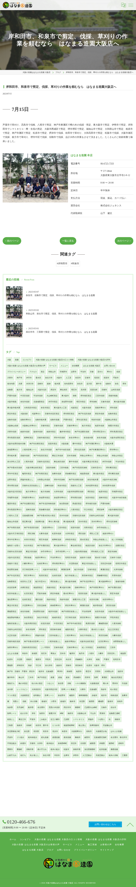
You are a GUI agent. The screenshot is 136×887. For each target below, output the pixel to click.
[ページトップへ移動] (130, 824)
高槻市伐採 (25, 456)
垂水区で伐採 (100, 557)
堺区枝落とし (55, 581)
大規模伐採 (94, 683)
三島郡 (10, 725)
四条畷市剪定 (70, 474)
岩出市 (113, 707)
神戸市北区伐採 (84, 414)
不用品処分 (11, 743)
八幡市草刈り (27, 563)
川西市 (10, 378)
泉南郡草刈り (12, 450)
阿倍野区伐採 (39, 611)
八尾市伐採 (28, 462)
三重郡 (124, 755)
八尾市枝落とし (54, 641)
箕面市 (106, 378)
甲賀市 (32, 719)
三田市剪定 (62, 528)
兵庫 (20, 384)
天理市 (98, 671)
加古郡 (60, 683)
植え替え (82, 725)
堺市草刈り (114, 450)
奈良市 (80, 384)
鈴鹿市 (23, 743)
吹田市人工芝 (25, 581)
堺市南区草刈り (60, 510)
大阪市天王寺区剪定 (15, 533)
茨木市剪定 (82, 522)
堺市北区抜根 (111, 522)
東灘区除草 (65, 569)
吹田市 (78, 378)
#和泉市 (75, 263)
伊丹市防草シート (63, 551)
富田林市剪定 (87, 575)
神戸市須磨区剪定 (27, 504)
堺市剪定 (42, 629)
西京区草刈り (85, 617)
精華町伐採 (56, 539)
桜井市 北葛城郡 (46, 671)
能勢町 (111, 743)
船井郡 (31, 707)
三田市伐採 (99, 396)
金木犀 (10, 689)
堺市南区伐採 (91, 504)
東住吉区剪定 (76, 545)
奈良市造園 (101, 438)
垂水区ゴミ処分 (97, 629)
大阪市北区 (42, 390)
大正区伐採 (11, 635)
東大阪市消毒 (65, 587)
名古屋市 (41, 707)
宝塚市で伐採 (115, 557)
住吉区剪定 (26, 599)
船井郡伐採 (97, 605)
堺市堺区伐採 (12, 486)
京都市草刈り (72, 426)
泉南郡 (34, 653)
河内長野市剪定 (92, 486)
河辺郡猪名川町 (13, 731)
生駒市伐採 (11, 420)
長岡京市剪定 (120, 563)
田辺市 (73, 743)
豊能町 (19, 749)
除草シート (11, 713)
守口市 (38, 665)
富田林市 (79, 665)
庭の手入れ (42, 749)
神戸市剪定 (42, 677)
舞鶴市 (77, 737)
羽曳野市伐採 (12, 498)
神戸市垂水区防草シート (34, 641)
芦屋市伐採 (11, 396)
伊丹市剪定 (53, 402)
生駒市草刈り (25, 420)
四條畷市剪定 (102, 575)
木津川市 (30, 384)
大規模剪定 (25, 695)
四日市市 (67, 707)
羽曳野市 (63, 372)
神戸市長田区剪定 (41, 456)
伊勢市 (76, 755)
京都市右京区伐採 (14, 551)
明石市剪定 (81, 402)
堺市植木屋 (11, 456)
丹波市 (10, 737)
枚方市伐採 (78, 569)
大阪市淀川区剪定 (14, 492)
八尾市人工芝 (12, 516)
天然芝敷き (100, 755)
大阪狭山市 (81, 713)
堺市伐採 (113, 408)
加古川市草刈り (105, 545)
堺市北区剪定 (81, 420)
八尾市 (91, 653)
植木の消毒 (113, 755)
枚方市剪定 (86, 426)
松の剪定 (114, 689)
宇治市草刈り (55, 557)
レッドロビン (22, 689)
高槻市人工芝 (76, 486)
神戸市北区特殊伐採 (47, 504)
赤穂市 (94, 695)
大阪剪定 (74, 408)
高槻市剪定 (51, 587)
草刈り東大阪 (53, 522)
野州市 (115, 683)
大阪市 (59, 378)
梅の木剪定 (23, 683)
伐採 (118, 372)
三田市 (112, 647)
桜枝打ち (11, 683)
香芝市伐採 (114, 593)
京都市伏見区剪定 (52, 414)
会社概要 (75, 366)
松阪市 (66, 749)
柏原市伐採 (99, 426)
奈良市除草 (30, 629)
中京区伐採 (25, 396)
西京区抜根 (103, 635)
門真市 (116, 378)
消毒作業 (30, 749)
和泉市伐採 (96, 420)
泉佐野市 (61, 695)
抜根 (74, 396)
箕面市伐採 (75, 528)
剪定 (42, 372)
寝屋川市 (52, 713)
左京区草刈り (103, 641)
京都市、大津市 (36, 743)
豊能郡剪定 (11, 611)
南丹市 (81, 653)
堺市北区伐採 (79, 450)
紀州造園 (103, 749)
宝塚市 (87, 378)
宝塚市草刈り (72, 647)
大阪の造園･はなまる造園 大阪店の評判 (94, 360)
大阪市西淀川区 (51, 689)
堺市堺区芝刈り (99, 432)
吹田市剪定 (90, 498)
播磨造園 (114, 749)
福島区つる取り (13, 545)
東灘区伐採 (84, 605)
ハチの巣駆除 (80, 683)
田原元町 (94, 390)
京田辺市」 (111, 653)
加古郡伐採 (63, 504)
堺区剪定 (91, 492)
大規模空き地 (101, 731)
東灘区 (104, 677)
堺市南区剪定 (85, 396)
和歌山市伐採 (102, 456)
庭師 (49, 384)
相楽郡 (123, 653)
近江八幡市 (55, 719)
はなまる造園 (12, 653)
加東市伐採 (56, 474)
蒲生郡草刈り (12, 599)
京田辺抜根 (41, 605)
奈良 (117, 384)
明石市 (74, 390)
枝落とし (11, 719)
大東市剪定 (82, 629)
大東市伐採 (43, 533)
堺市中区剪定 (12, 474)
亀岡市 (72, 653)
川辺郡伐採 (73, 563)
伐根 (24, 701)
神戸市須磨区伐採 (82, 432)
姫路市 (59, 665)
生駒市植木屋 (40, 420)
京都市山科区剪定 (14, 629)
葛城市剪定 (56, 617)
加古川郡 (46, 755)
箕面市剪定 (52, 444)
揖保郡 (69, 671)
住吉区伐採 (56, 575)
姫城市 (63, 701)
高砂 (30, 665)
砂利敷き (37, 695)
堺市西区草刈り (58, 563)
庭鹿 (52, 677)
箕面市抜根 (50, 468)
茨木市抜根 (71, 456)
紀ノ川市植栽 (117, 539)
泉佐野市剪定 (44, 498)
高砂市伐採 (64, 599)
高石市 (44, 653)
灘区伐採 (39, 599)
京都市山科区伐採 (96, 516)
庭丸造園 (44, 737)
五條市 (104, 707)
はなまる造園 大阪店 (91, 366)
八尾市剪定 (75, 510)
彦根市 (121, 743)
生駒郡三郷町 (114, 713)
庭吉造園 (67, 737)
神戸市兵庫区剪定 (37, 444)
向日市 (68, 659)
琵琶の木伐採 (54, 707)
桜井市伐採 (53, 611)
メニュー (64, 366)
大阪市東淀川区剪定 (90, 462)
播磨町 (77, 707)
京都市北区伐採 (78, 516)
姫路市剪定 (51, 432)
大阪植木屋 (108, 444)
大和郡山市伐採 (43, 480)
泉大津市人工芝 (13, 462)
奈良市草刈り (74, 438)
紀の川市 (24, 713)
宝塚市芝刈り (96, 468)
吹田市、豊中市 (42, 725)
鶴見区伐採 (90, 545)
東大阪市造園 (119, 402)
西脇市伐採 (39, 635)
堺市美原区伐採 (13, 438)
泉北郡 (27, 731)
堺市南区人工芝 (97, 551)
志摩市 (66, 755)
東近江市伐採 (57, 456)
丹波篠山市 (107, 725)
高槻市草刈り (100, 408)
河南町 (29, 725)
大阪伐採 (24, 414)
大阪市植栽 (11, 402)
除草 (96, 677)
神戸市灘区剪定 (43, 545)
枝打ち (23, 755)
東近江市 (22, 719)
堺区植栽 (27, 557)
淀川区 (89, 384)
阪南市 (110, 701)
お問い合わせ (109, 366)
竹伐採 (124, 683)
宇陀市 (48, 659)
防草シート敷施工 (69, 689)
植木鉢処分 (32, 737)
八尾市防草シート (29, 450)
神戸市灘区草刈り (93, 444)
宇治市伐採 (38, 396)
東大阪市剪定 (98, 474)
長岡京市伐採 (70, 557)
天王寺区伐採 (70, 617)
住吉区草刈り (42, 563)
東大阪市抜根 (70, 581)
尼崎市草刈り (80, 587)
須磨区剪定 (120, 545)
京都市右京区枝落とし (31, 486)
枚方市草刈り (31, 492)
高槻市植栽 (113, 396)
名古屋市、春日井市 (119, 737)
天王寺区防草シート (30, 569)
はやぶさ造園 (116, 731)
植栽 (98, 659)
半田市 (57, 755)
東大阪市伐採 (113, 516)
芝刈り (100, 372)
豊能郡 (10, 665)
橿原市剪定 (11, 504)
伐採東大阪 (39, 522)
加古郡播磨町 (89, 749)
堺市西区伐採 (76, 498)
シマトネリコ (78, 719)
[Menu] (131, 5)
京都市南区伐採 (13, 641)
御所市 (70, 713)
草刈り (109, 372)
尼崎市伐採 (30, 510)
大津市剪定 (69, 533)
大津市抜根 (118, 569)
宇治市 (83, 372)
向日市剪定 (28, 545)
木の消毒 (33, 701)
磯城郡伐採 (103, 623)
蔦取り (16, 701)
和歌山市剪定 (117, 456)
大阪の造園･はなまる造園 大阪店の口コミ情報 (55, 360)
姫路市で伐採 (85, 557)
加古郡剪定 (28, 617)
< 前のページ (12, 241)
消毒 (69, 683)
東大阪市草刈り (60, 545)
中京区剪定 (58, 623)
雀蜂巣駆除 (83, 695)
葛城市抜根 (120, 581)
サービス (53, 366)
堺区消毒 (31, 533)
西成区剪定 (77, 504)
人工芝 (68, 378)
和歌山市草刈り (86, 456)
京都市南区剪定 (43, 438)
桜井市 (104, 695)
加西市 (42, 713)
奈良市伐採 (25, 402)
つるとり (50, 683)
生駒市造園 (54, 420)
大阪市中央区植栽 (119, 498)
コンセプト (27, 360)
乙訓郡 (66, 719)
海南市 (19, 725)
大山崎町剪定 (52, 396)
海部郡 (91, 701)
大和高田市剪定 (30, 408)
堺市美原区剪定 (116, 432)
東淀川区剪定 (12, 605)
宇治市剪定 (120, 462)
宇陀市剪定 (114, 617)
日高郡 (83, 743)
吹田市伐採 (99, 611)
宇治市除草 (86, 611)
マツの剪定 (11, 695)
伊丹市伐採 (106, 462)
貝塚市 (68, 665)
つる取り (101, 719)
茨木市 (63, 653)
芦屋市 (106, 659)
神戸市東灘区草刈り (97, 450)
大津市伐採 (58, 492)
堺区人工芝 (94, 533)
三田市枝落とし (54, 635)
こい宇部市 (45, 647)
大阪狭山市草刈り (29, 426)
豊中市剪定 (77, 444)
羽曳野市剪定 (117, 492)
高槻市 (29, 659)
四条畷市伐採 (44, 510)
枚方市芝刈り (40, 581)
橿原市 (38, 659)
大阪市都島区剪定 (115, 510)
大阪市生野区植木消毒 (16, 444)
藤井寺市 (11, 677)
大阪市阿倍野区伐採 (75, 492)
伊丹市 (29, 378)
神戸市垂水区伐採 (14, 468)
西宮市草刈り (70, 605)
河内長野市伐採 (108, 486)
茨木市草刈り (96, 522)
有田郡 (36, 731)
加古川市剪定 (42, 617)
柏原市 (79, 671)
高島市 (89, 731)
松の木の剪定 (37, 683)
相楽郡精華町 (69, 725)
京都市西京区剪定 (29, 647)
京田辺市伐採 (106, 563)
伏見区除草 (11, 587)
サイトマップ (107, 850)
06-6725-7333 (107, 163)
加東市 (124, 695)
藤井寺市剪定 (65, 432)
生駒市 (108, 384)
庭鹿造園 (56, 737)
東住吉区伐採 (59, 462)
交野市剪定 (11, 480)
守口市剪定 (88, 510)
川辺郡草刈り (27, 605)
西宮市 (53, 390)
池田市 (120, 671)
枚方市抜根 (45, 492)
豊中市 (99, 384)
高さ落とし (34, 755)
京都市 (104, 390)
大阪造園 (64, 444)
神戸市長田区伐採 (31, 528)
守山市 (93, 713)
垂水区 (38, 378)
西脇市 (91, 719)
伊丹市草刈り (46, 551)
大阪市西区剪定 (30, 623)
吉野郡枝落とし (119, 641)
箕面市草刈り (48, 528)
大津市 (89, 659)
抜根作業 (76, 749)
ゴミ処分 (20, 737)
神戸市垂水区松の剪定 (46, 516)
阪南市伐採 (38, 432)
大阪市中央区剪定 (50, 569)
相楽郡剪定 (38, 587)
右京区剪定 (28, 593)
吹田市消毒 (94, 599)
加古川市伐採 (46, 450)
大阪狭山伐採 (12, 426)
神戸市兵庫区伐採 (76, 480)
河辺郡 (82, 701)
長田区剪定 (43, 575)
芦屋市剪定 (67, 420)
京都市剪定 (45, 426)
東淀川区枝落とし (89, 563)
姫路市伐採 (25, 432)
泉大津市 (48, 665)
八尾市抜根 (116, 623)
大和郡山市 (109, 671)
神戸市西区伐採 (13, 528)
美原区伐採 (90, 623)
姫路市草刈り (108, 533)
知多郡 (10, 707)
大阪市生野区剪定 (117, 438)
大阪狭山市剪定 (110, 420)
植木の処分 (55, 749)
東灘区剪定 (105, 569)
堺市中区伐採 (59, 438)
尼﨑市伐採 (49, 486)
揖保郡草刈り (55, 605)
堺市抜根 (93, 402)
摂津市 (87, 677)
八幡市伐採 (116, 635)
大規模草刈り (76, 731)
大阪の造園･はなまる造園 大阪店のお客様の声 (26, 366)
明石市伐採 (43, 539)
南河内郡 (11, 384)
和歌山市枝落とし (100, 539)
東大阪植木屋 (68, 522)
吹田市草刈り (108, 599)
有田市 (45, 731)
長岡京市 (116, 659)
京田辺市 (58, 659)
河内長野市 (68, 384)
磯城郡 (101, 701)
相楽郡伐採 (84, 474)
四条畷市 (77, 677)
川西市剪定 (88, 528)
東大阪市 (65, 396)
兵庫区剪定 (25, 587)
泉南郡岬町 (62, 743)
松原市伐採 (56, 533)
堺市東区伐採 (113, 474)
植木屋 (57, 384)
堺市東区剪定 (111, 468)
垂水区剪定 (84, 539)
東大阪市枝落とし (98, 593)
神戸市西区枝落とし (70, 611)
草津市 (60, 671)
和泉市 (25, 653)
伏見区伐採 (45, 623)
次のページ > (124, 241)
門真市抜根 (41, 593)
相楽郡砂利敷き (13, 617)
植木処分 (50, 743)
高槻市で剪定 (12, 563)
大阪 (9, 360)
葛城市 (44, 701)
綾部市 (87, 737)
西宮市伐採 (99, 414)
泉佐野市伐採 (67, 402)
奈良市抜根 (25, 611)
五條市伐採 (105, 402)
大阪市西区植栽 (80, 551)
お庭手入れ (11, 755)
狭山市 (21, 677)
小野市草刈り (25, 635)
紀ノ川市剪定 (87, 647)
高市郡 (83, 390)
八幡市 (100, 653)
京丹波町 (20, 707)
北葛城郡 (93, 689)
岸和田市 (20, 665)
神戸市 (19, 378)
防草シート (49, 695)
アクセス (33, 372)
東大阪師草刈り (105, 581)
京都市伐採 (58, 426)
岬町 (62, 713)
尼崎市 (40, 384)
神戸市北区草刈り (87, 581)
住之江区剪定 (113, 629)
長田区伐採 (82, 593)
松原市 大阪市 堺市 (96, 665)
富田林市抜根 (55, 629)
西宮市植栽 (54, 593)
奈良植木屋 (88, 438)
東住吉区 (63, 390)
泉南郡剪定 (101, 647)
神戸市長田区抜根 (79, 468)
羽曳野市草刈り (28, 498)
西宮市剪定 (11, 414)
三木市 (31, 677)
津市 (33, 713)
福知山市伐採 (12, 522)
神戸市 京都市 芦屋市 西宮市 (21, 671)
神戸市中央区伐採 (63, 450)
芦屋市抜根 (105, 504)
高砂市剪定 (51, 599)
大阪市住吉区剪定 (87, 641)
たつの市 (56, 725)
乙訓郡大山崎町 (90, 707)
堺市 (124, 384)
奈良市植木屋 (92, 480)
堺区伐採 (82, 533)
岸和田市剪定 (70, 539)
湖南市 (117, 719)
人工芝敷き (87, 755)
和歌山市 (52, 372)
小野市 (53, 701)
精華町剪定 (28, 438)
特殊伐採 (114, 695)
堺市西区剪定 (68, 414)
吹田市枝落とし (13, 593)
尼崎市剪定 (103, 498)
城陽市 (72, 695)
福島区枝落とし (13, 623)
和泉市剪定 (62, 486)
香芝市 (88, 671)
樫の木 (105, 683)
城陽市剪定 (69, 629)
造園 (17, 360)
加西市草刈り (12, 647)
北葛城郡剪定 (39, 402)
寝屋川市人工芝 (79, 599)
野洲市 (102, 713)
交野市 (73, 372)
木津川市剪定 (29, 539)
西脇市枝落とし (26, 480)
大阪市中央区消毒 (109, 480)
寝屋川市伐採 (100, 617)
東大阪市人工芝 (60, 408)
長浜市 (55, 731)
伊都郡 (102, 743)
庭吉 (67, 677)
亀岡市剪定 (26, 474)
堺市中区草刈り (13, 539)
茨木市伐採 (63, 516)
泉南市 (120, 701)
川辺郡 (19, 659)
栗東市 (10, 749)
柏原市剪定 (103, 492)
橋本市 (72, 701)
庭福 (60, 677)
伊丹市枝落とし (103, 528)
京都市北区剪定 (43, 462)
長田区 (97, 378)
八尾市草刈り (70, 635)
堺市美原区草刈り (14, 510)
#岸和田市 (62, 263)
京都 (92, 372)
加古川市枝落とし (87, 635)
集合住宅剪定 (116, 677)
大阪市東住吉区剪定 (34, 468)
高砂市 (103, 689)
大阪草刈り (36, 414)
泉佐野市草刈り (60, 498)
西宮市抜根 (112, 551)
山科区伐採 (115, 390)
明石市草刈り (29, 575)
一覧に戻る (68, 241)
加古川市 (48, 378)
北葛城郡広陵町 (100, 737)
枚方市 (19, 390)
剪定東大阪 (26, 522)
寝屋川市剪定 (113, 426)
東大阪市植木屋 (13, 408)
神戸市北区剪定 (13, 575)
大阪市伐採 (86, 408)
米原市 (64, 731)
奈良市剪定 (45, 408)
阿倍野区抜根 (12, 569)
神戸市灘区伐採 (114, 587)
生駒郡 (10, 390)
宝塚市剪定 (92, 569)
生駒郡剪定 (11, 581)
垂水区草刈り (68, 593)
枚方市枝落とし (71, 575)
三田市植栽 (63, 468)
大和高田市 (36, 689)
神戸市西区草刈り (97, 587)
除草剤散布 (94, 725)
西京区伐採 (110, 605)
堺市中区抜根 (59, 480)
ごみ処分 (43, 719)
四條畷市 (79, 659)
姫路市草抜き (70, 641)
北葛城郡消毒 (27, 516)
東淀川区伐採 (31, 551)
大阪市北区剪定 (13, 557)
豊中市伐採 (73, 462)
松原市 (10, 659)
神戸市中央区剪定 (74, 623)
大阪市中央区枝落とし (117, 611)
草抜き (53, 653)
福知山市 (30, 390)
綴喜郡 (92, 743)
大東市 (83, 689)
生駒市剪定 (112, 414)
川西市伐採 (11, 432)
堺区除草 (100, 510)
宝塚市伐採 (58, 647)
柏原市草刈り (40, 557)
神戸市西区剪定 (41, 474)
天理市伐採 (116, 575)
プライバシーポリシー (16, 372)
